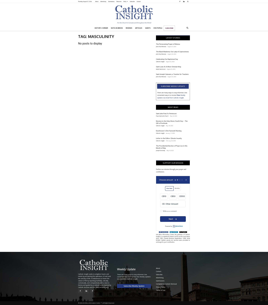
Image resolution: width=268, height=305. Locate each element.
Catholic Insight (160, 61)
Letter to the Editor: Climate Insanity (169, 138)
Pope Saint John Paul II (162, 116)
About (96, 1)
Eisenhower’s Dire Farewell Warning (168, 131)
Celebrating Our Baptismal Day (167, 59)
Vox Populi (157, 28)
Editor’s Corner (101, 28)
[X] (188, 1)
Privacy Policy (160, 287)
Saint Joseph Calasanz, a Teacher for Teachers (172, 74)
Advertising (103, 1)
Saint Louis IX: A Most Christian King (168, 67)
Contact (139, 1)
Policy (124, 1)
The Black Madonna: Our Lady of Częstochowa (172, 52)
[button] (187, 28)
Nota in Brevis (117, 28)
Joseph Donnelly (160, 150)
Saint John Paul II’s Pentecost (166, 114)
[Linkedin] (184, 1)
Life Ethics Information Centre (91, 303)
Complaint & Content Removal (166, 284)
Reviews (129, 28)
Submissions (111, 1)
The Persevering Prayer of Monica (168, 44)
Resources (118, 1)
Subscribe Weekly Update (173, 86)
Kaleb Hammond (160, 69)
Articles (138, 28)
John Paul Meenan (161, 46)
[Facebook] (180, 1)
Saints (148, 28)
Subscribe (132, 1)
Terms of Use (160, 290)
